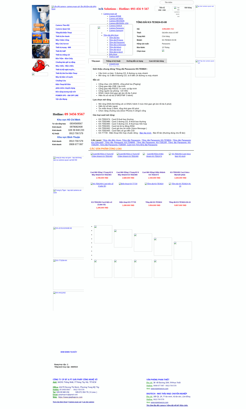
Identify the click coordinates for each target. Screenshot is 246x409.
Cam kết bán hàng (156, 61)
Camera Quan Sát (63, 29)
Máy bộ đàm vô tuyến (64, 77)
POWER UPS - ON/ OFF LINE (67, 95)
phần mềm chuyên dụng (65, 88)
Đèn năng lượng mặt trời (66, 92)
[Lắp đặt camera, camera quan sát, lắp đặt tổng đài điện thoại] (75, 9)
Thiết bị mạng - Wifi (63, 47)
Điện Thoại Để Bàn (63, 84)
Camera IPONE (115, 16)
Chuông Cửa (61, 81)
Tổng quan (96, 61)
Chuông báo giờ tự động (65, 62)
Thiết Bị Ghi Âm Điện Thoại (66, 73)
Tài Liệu (109, 2)
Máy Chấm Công (62, 40)
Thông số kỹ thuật (113, 61)
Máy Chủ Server (62, 44)
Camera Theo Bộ (62, 25)
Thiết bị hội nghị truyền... (65, 70)
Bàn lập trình (145, 133)
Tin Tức (135, 2)
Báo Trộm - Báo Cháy (64, 59)
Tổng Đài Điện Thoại (64, 33)
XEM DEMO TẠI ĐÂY (69, 352)
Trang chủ (57, 2)
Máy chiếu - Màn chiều (65, 66)
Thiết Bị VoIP (61, 51)
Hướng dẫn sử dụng (135, 61)
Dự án (122, 2)
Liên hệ (148, 2)
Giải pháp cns (96, 3)
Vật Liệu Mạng (61, 99)
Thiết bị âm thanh (62, 36)
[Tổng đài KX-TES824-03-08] (111, 39)
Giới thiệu (70, 2)
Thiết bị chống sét (63, 55)
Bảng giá (84, 2)
